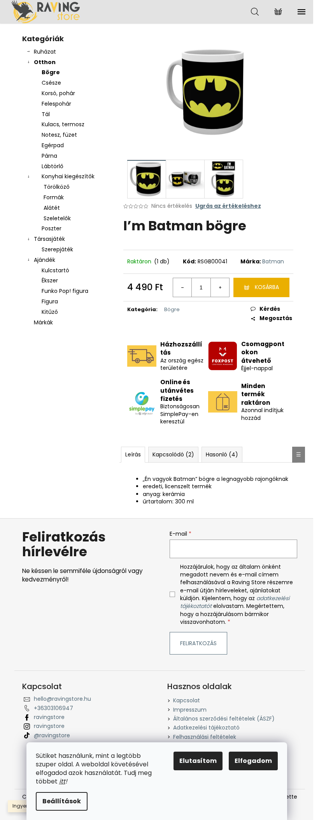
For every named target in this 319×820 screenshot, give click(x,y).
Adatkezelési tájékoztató (206, 727)
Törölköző (57, 187)
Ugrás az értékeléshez (228, 206)
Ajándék (44, 260)
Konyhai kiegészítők (68, 176)
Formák (54, 197)
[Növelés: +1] (219, 287)
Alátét (52, 208)
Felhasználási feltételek (204, 737)
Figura (50, 301)
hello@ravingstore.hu (62, 699)
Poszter (51, 228)
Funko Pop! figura (65, 291)
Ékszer (50, 280)
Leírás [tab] (133, 454)
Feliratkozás (198, 643)
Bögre (51, 72)
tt (63, 781)
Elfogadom (253, 760)
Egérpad (53, 145)
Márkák (43, 322)
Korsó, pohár (58, 93)
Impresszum (190, 710)
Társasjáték (49, 239)
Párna (49, 156)
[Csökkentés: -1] (182, 287)
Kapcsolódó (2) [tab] (173, 454)
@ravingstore (52, 735)
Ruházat (45, 52)
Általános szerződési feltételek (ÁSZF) (224, 719)
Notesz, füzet (59, 135)
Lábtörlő (52, 166)
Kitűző (50, 312)
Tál (46, 114)
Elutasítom (198, 760)
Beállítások (61, 801)
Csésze (51, 83)
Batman (273, 261)
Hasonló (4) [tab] (222, 454)
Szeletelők (57, 218)
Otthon (45, 62)
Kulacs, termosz (63, 124)
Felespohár (56, 104)
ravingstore (49, 717)
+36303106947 (53, 708)
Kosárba (267, 287)
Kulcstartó (55, 270)
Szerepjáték (57, 249)
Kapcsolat (186, 700)
